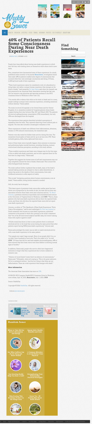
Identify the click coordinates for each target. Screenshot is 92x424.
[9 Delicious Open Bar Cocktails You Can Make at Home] (57, 8)
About (78, 2)
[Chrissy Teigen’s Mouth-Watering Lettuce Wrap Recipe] (82, 8)
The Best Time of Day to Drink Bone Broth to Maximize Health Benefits (72, 98)
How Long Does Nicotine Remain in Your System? (72, 87)
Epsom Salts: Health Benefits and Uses (34, 331)
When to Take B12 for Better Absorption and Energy (16, 331)
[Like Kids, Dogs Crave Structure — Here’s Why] (44, 16)
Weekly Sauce (14, 56)
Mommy (42, 32)
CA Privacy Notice (42, 421)
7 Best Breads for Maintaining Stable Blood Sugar (72, 118)
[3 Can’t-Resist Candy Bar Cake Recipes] (70, 8)
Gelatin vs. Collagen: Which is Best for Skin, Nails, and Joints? (72, 129)
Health (10, 32)
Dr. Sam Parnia (34, 89)
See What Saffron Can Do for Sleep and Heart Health (16, 353)
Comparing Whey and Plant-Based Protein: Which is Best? (71, 77)
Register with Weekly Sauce (14, 421)
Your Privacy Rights (32, 421)
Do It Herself (57, 32)
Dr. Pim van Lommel (47, 209)
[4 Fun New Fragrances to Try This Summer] (82, 16)
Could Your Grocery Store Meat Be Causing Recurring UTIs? (72, 149)
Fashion (17, 32)
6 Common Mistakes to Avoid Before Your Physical (35, 353)
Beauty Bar (66, 32)
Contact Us (24, 421)
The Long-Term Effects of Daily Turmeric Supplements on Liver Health (72, 140)
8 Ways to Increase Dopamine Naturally (72, 108)
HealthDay (23, 285)
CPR (39, 271)
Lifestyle (24, 32)
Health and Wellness (19, 291)
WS (5, 32)
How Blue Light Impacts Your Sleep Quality (71, 67)
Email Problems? (59, 421)
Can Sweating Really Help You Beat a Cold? (16, 375)
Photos (48, 32)
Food (30, 32)
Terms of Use (51, 421)
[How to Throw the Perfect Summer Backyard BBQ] (57, 16)
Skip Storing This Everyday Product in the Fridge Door (16, 397)
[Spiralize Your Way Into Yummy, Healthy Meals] (70, 16)
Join (74, 2)
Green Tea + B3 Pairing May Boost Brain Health (35, 397)
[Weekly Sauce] (15, 21)
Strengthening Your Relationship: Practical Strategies (34, 375)
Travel (36, 32)
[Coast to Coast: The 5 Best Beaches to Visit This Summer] (44, 8)
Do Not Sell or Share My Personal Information (75, 421)
